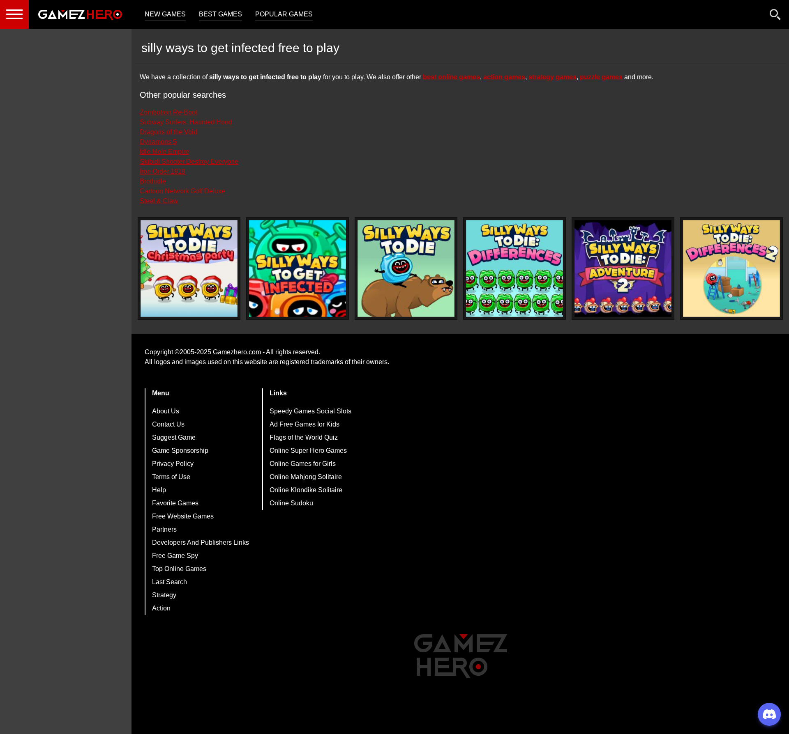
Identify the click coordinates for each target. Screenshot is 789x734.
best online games (451, 76)
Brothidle (153, 181)
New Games (165, 14)
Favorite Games (175, 503)
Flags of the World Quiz (304, 437)
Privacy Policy (173, 463)
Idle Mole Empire (164, 151)
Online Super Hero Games (308, 450)
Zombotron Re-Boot (168, 112)
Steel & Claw (159, 200)
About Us (165, 411)
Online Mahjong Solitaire (306, 476)
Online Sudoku (291, 503)
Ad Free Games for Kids (304, 424)
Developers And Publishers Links (200, 542)
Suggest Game (174, 437)
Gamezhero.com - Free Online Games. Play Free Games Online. (80, 14)
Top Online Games (179, 568)
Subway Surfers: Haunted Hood (186, 122)
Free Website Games (183, 516)
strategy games (552, 76)
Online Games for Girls (303, 463)
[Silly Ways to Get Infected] (297, 268)
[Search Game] (775, 16)
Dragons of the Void (168, 131)
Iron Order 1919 (162, 171)
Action (161, 608)
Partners (164, 529)
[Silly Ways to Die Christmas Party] (189, 268)
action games (504, 76)
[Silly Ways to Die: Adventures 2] (623, 268)
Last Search (169, 581)
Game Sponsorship (180, 450)
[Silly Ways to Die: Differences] (514, 268)
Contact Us (168, 424)
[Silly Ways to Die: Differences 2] (731, 268)
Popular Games (284, 14)
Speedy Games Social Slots (310, 411)
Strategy (164, 595)
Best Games (220, 14)
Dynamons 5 (158, 141)
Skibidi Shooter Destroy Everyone (189, 161)
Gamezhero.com (237, 352)
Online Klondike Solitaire (306, 489)
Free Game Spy (175, 555)
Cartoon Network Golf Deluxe (182, 191)
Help (159, 489)
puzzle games (601, 76)
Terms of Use (171, 476)
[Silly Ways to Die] (406, 268)
